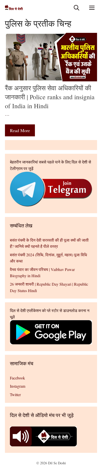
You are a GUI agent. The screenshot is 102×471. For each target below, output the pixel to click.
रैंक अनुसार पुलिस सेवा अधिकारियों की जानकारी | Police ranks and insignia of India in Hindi (50, 97)
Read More (20, 130)
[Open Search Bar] (76, 7)
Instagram (17, 386)
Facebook (17, 377)
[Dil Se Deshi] (14, 7)
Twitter (15, 394)
